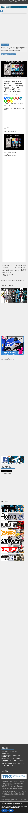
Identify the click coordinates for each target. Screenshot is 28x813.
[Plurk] (14, 98)
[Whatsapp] (11, 98)
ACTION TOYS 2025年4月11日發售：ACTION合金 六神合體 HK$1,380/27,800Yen (21, 268)
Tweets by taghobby (6, 473)
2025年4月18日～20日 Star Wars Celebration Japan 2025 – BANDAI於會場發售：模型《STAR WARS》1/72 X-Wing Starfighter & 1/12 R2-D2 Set (7, 271)
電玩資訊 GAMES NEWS (7, 765)
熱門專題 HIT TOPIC (6, 753)
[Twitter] (8, 98)
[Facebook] (5, 98)
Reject (11, 810)
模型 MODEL (12, 54)
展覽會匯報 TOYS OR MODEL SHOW (10, 755)
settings (17, 807)
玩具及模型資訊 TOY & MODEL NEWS (10, 758)
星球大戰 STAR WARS (5, 54)
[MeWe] (20, 98)
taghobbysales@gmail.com (7, 359)
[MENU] (1, 11)
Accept (4, 810)
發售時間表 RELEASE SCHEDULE (9, 751)
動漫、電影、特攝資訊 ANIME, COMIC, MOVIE (12, 763)
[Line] (5, 101)
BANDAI (16, 94)
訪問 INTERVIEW (5, 757)
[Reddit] (8, 101)
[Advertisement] (14, 28)
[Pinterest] (17, 98)
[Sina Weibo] (11, 101)
